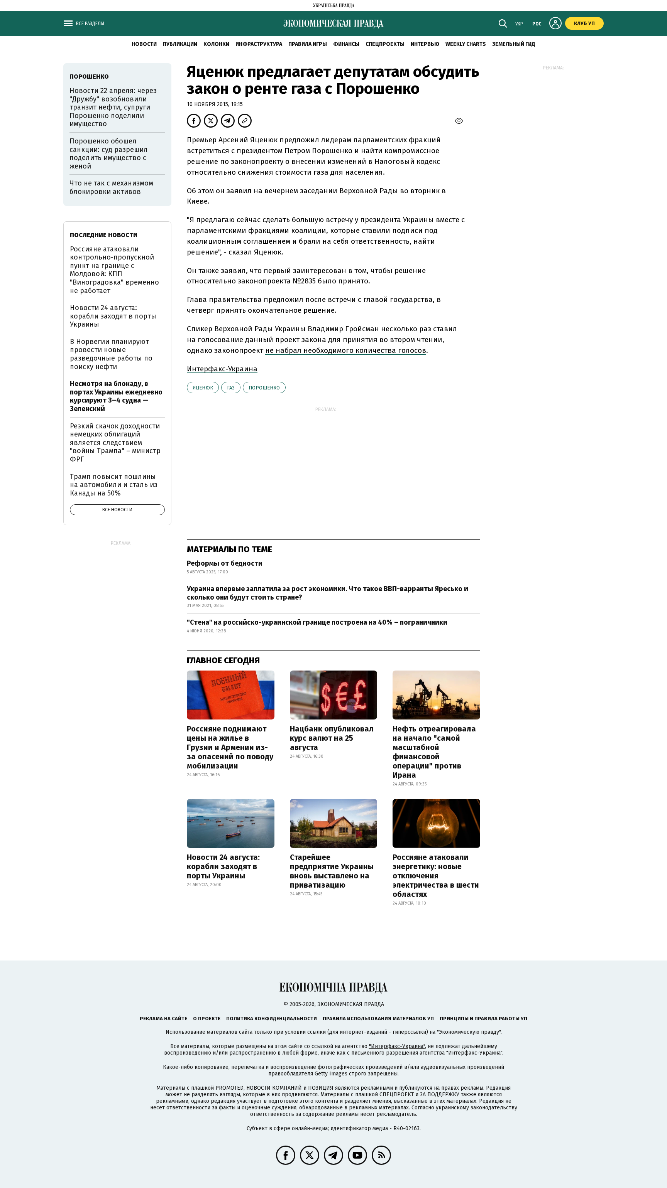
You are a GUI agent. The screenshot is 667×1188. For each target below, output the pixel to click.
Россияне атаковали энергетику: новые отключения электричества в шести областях (436, 876)
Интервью (425, 44)
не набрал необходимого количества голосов (345, 350)
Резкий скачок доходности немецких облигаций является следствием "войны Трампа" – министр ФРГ (115, 442)
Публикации (180, 44)
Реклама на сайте (163, 1018)
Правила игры (307, 44)
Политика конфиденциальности (271, 1018)
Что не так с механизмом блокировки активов (111, 187)
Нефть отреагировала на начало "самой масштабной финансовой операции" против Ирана (434, 752)
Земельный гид (513, 44)
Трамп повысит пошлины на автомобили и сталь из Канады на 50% (113, 484)
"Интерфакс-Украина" (397, 1046)
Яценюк (203, 388)
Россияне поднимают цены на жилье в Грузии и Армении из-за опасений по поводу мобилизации (230, 747)
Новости (144, 44)
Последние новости (103, 235)
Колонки (216, 44)
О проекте (206, 1018)
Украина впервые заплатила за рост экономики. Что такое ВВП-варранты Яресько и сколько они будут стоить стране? (327, 593)
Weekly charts (465, 44)
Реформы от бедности (224, 563)
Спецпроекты (385, 44)
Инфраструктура (258, 44)
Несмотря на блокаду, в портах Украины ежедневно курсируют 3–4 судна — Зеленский (116, 396)
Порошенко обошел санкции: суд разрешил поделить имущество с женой (108, 153)
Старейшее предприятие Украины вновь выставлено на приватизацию (332, 871)
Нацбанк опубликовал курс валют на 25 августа (332, 738)
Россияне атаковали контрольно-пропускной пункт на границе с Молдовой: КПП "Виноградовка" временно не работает (114, 270)
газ (231, 388)
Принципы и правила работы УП (483, 1018)
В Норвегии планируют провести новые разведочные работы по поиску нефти (111, 354)
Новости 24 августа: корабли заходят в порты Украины (223, 866)
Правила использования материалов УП (378, 1018)
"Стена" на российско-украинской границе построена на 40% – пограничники (317, 622)
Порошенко (264, 388)
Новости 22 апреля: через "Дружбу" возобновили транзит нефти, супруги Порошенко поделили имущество (113, 107)
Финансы (346, 44)
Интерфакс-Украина (222, 368)
